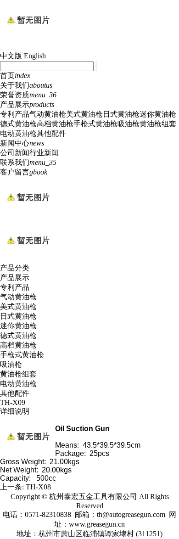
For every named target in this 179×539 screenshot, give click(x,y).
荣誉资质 (28, 95)
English (35, 56)
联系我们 (28, 162)
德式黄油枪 (18, 124)
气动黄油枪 (47, 114)
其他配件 (51, 133)
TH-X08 (38, 487)
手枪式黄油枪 (95, 124)
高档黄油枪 (55, 124)
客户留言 (23, 172)
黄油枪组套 (158, 124)
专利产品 (14, 114)
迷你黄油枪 (158, 114)
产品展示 (27, 104)
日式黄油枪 (121, 114)
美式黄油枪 (84, 114)
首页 (15, 75)
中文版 (11, 56)
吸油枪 (128, 124)
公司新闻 (14, 153)
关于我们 (26, 85)
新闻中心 (22, 143)
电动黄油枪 (18, 133)
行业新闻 (44, 153)
